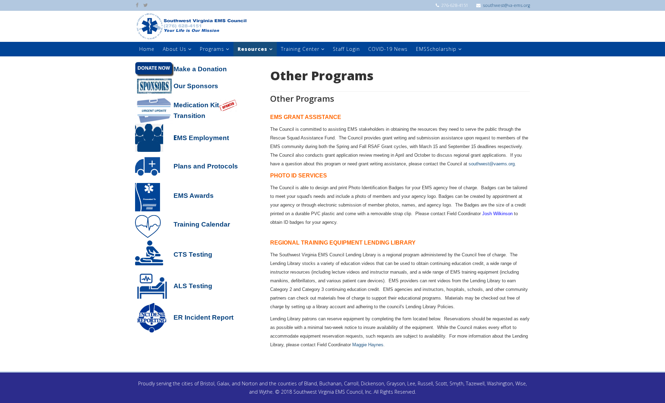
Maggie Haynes (367, 344)
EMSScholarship (436, 49)
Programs (212, 49)
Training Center (300, 49)
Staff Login (346, 49)
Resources (252, 49)
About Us (174, 49)
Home (146, 49)
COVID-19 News (388, 49)
